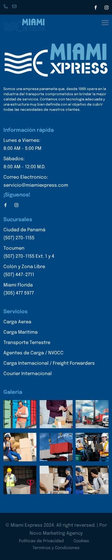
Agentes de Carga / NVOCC (33, 353)
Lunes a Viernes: (22, 144)
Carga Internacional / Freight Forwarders (49, 363)
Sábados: (24, 162)
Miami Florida (18, 289)
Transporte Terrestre (26, 342)
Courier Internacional (27, 373)
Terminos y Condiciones (56, 548)
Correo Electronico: (35, 181)
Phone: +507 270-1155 (6, 6)
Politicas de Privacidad (41, 541)
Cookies (81, 541)
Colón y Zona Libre (24, 270)
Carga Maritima (20, 332)
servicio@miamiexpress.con (15, 6)
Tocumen (28, 252)
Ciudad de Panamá (24, 234)
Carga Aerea (17, 322)
